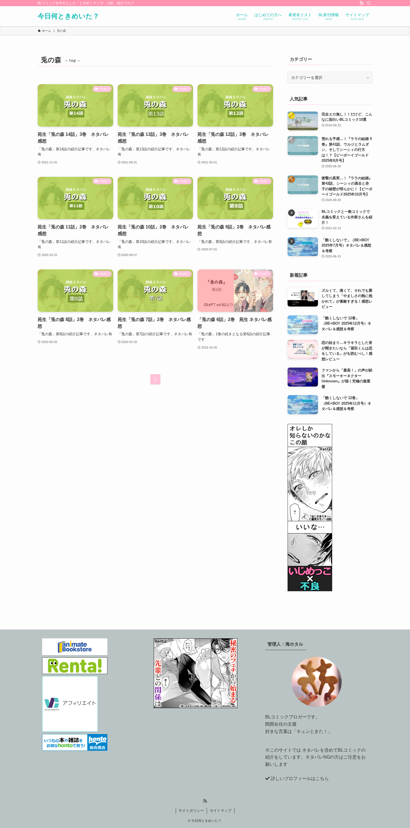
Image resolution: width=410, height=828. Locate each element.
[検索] (368, 3)
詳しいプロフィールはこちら (300, 778)
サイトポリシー (191, 810)
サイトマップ (220, 810)
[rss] (361, 3)
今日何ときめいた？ (68, 16)
